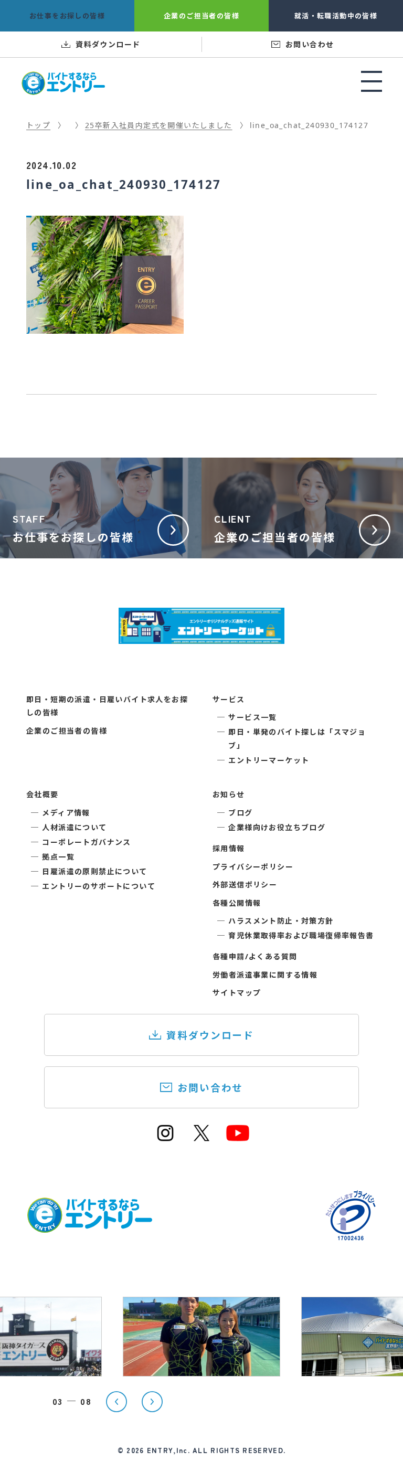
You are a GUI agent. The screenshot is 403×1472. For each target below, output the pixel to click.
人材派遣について (74, 827)
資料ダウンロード (210, 1035)
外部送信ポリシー (245, 884)
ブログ (240, 813)
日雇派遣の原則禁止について (94, 871)
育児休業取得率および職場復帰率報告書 (301, 935)
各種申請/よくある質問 (255, 956)
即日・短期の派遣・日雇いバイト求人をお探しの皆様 (107, 705)
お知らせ (229, 794)
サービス (229, 699)
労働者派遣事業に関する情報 (265, 975)
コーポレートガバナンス (86, 842)
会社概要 (42, 794)
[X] (201, 1138)
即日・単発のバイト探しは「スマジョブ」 (297, 738)
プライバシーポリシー (253, 867)
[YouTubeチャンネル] (238, 1138)
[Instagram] (165, 1138)
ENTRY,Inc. (168, 1450)
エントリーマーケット (268, 760)
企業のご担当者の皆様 (66, 731)
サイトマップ (237, 993)
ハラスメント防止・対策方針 (280, 921)
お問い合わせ (210, 1087)
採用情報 (229, 848)
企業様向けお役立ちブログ (276, 827)
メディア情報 (66, 813)
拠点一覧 (58, 857)
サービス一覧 (252, 717)
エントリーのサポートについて (98, 886)
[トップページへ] (89, 1227)
